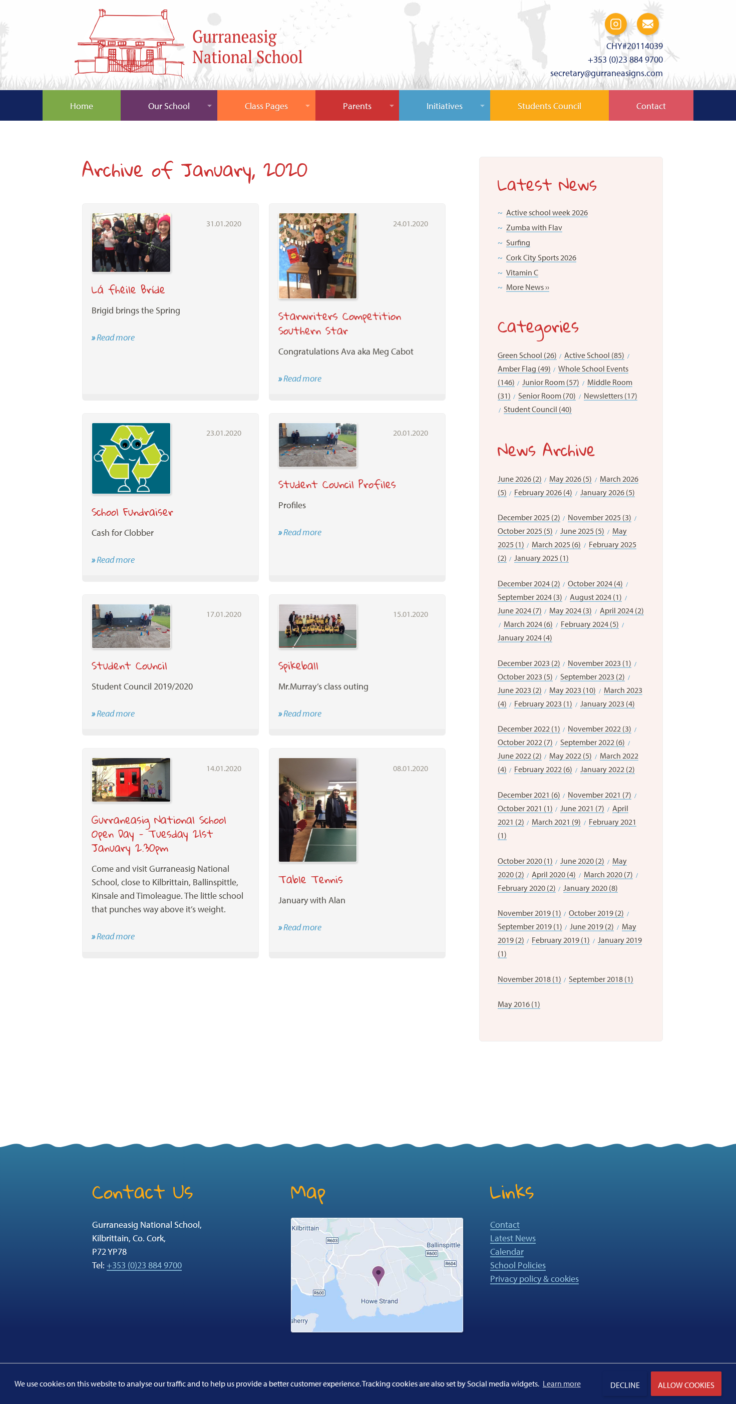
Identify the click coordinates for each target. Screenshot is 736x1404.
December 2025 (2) (529, 517)
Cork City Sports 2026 (541, 257)
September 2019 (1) (530, 926)
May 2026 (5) (570, 479)
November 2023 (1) (599, 663)
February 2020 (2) (527, 888)
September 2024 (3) (530, 597)
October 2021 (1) (525, 808)
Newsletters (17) (610, 396)
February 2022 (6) (543, 769)
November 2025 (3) (599, 517)
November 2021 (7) (599, 795)
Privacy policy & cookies (534, 1278)
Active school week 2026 (547, 212)
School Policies (518, 1265)
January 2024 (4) (525, 637)
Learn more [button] (562, 1383)
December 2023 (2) (529, 663)
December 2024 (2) (529, 583)
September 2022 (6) (592, 742)
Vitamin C (522, 272)
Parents (357, 106)
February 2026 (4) (543, 492)
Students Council (549, 106)
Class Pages (266, 106)
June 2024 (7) (520, 610)
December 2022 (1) (529, 729)
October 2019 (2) (596, 913)
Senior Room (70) (547, 396)
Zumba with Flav (534, 227)
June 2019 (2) (592, 926)
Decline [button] (625, 1385)
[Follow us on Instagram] (616, 23)
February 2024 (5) (590, 624)
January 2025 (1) (541, 558)
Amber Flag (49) (524, 369)
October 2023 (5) (525, 676)
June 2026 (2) (520, 479)
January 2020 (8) (590, 888)
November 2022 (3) (599, 729)
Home (81, 106)
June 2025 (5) (582, 531)
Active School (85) (594, 355)
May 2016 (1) (519, 1004)
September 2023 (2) (592, 676)
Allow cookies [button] (686, 1385)
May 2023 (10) (572, 690)
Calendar (507, 1251)
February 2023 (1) (543, 703)
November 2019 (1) (529, 913)
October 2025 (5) (525, 531)
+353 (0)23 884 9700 (625, 59)
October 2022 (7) (525, 742)
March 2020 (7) (608, 874)
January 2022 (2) (607, 769)
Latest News (513, 1238)
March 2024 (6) (528, 624)
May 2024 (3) (570, 610)
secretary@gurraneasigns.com (606, 73)
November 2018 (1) (529, 979)
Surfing (518, 242)
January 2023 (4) (607, 703)
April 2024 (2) (622, 610)
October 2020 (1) (525, 861)
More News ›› (527, 287)
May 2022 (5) (570, 756)
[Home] (188, 46)
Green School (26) (527, 355)
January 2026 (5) (607, 492)
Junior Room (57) (550, 382)
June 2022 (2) (520, 756)
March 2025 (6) (556, 544)
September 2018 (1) (601, 979)
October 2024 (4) (595, 583)
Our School (169, 106)
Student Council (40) (538, 409)
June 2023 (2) (520, 690)
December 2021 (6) (529, 795)
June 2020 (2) (582, 861)
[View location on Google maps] (377, 1274)
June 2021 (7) (582, 808)
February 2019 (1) (561, 940)
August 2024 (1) (596, 597)
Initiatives (445, 106)
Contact (651, 106)
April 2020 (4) (554, 874)
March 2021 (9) (556, 822)
